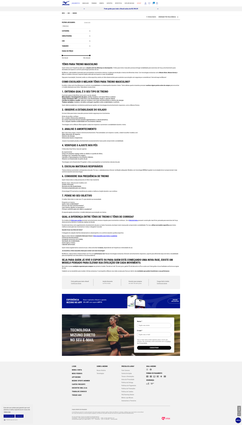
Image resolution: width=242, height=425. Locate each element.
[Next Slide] (158, 9)
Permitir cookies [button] (9, 416)
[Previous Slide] (84, 9)
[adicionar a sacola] (96, 49)
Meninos (75, 13)
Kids (69, 13)
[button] (11, 419)
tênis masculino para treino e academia (105, 381)
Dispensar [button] (19, 416)
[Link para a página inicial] (63, 13)
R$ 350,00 (86, 65)
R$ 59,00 (65, 65)
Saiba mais (7, 412)
